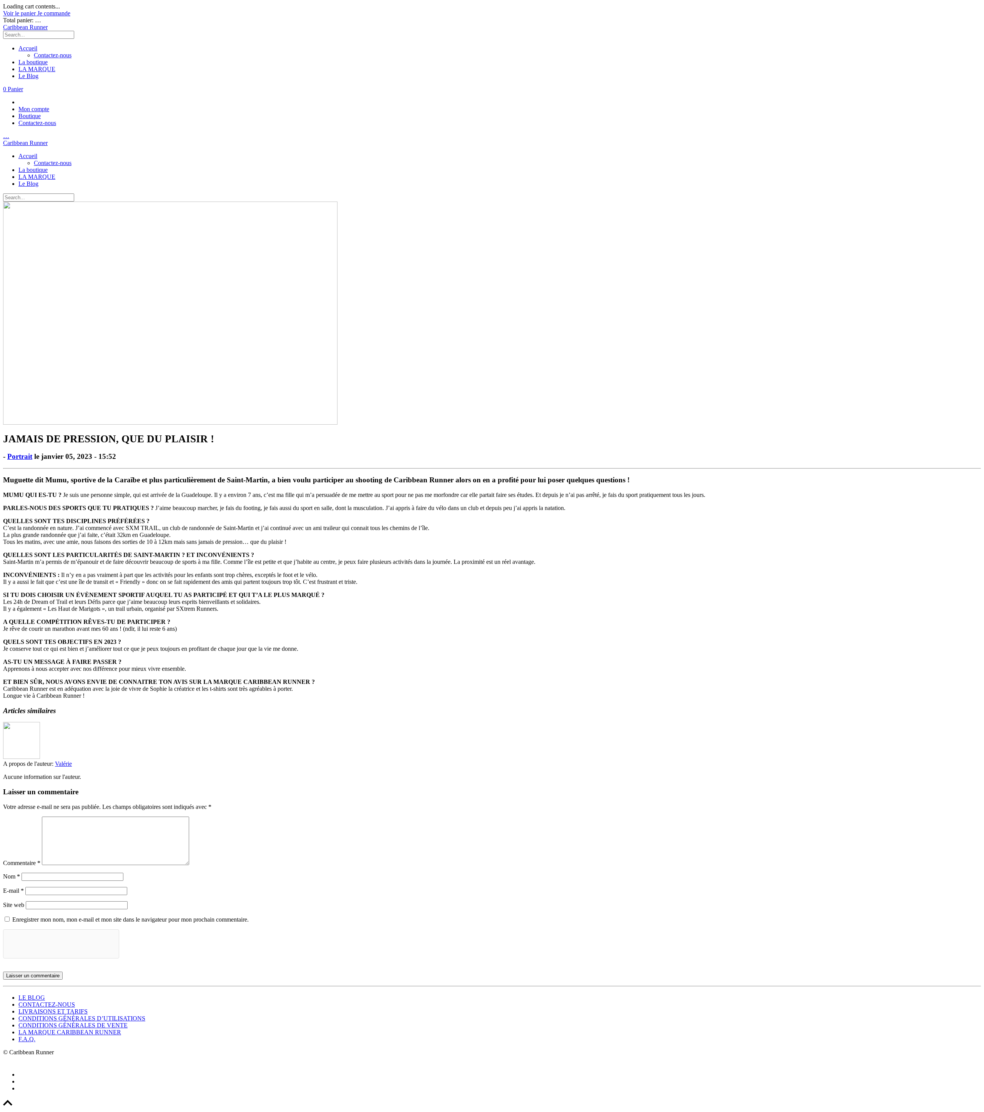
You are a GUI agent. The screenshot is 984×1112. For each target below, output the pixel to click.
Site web (13, 905)
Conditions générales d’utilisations (81, 1018)
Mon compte (33, 109)
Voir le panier (20, 13)
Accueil (27, 48)
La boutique (33, 62)
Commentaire (21, 863)
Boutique (29, 116)
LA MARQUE (36, 69)
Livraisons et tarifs (53, 1011)
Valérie (63, 763)
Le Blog (28, 76)
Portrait (19, 456)
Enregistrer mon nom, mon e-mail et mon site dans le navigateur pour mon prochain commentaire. (130, 919)
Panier (13, 89)
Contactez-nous (52, 55)
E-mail (13, 890)
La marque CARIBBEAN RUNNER (69, 1032)
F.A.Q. (26, 1039)
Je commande (53, 13)
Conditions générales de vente (73, 1025)
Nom (11, 876)
